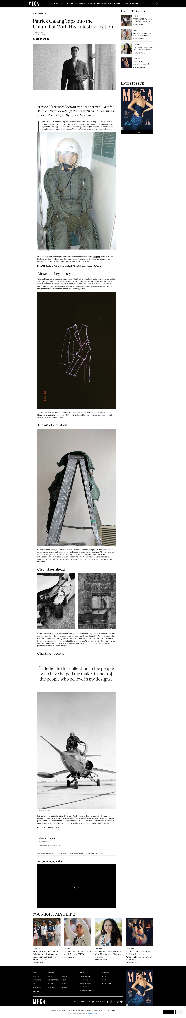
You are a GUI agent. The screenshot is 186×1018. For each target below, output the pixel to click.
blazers (47, 279)
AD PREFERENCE (85, 986)
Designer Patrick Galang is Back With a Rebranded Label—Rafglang (73, 266)
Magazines (134, 3)
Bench (48, 853)
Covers (126, 3)
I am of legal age (169, 1012)
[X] (37, 39)
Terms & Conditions (93, 1013)
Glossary (36, 991)
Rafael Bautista (140, 39)
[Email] (44, 39)
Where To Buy (106, 984)
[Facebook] (34, 39)
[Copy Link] (48, 39)
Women (90, 3)
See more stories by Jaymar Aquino (49, 845)
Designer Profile (102, 3)
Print (104, 980)
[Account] (157, 3)
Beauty (63, 3)
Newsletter (37, 987)
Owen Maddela (139, 24)
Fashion (55, 3)
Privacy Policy (85, 976)
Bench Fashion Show (60, 853)
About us (36, 976)
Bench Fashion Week (76, 853)
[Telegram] (41, 39)
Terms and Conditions (87, 990)
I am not (179, 1012)
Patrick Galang (91, 853)
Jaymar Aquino (39, 32)
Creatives (116, 3)
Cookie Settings (85, 983)
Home (35, 14)
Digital (104, 976)
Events (82, 3)
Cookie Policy (84, 980)
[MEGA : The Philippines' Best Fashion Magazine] (33, 3)
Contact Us (37, 980)
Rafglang (96, 256)
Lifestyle (72, 3)
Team (34, 984)
